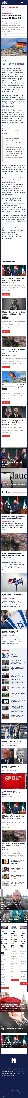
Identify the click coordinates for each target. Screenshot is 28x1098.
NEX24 (10, 35)
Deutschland (13, 7)
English (4, 459)
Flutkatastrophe (7, 97)
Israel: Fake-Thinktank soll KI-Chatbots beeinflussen (13, 595)
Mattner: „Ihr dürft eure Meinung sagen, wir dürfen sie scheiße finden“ (13, 314)
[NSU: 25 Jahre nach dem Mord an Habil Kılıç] (5, 869)
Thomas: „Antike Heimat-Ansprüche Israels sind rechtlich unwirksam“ (17, 668)
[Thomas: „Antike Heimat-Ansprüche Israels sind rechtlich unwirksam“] (5, 668)
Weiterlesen (6, 294)
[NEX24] (5, 35)
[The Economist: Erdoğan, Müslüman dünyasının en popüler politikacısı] (4, 927)
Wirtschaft (5, 388)
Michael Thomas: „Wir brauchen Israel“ (10, 632)
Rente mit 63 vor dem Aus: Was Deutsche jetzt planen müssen (11, 742)
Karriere (3, 1026)
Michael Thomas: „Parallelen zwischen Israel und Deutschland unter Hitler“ (18, 681)
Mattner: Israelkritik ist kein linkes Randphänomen (18, 688)
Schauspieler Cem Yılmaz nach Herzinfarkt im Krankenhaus (17, 861)
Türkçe (2, 953)
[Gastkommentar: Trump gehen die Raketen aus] (5, 716)
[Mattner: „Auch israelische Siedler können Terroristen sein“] (5, 695)
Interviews (3, 917)
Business (5, 482)
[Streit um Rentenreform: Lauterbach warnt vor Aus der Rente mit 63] (14, 781)
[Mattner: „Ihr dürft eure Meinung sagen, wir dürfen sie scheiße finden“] (14, 304)
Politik (4, 7)
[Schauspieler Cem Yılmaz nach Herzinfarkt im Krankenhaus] (5, 861)
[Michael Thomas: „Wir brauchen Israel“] (14, 619)
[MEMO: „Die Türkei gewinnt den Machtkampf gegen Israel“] (14, 270)
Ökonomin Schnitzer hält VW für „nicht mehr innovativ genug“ (13, 386)
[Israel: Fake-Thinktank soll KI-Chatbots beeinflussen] (14, 582)
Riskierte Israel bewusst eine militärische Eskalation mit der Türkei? (17, 675)
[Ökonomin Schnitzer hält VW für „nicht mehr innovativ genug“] (14, 377)
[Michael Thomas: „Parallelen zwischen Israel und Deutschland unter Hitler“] (5, 681)
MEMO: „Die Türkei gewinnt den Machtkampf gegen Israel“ (13, 279)
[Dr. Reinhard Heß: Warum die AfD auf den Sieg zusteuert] (5, 701)
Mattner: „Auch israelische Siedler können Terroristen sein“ (17, 695)
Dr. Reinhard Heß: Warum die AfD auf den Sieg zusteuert (17, 701)
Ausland (4, 282)
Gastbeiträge (5, 318)
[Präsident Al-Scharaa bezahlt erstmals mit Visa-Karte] (14, 412)
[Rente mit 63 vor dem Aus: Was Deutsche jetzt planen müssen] (14, 731)
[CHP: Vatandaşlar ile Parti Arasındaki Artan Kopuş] (23, 927)
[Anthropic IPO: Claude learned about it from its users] (14, 478)
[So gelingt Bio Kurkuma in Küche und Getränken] (5, 876)
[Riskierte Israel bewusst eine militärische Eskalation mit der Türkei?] (5, 675)
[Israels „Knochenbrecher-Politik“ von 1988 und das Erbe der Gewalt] (14, 341)
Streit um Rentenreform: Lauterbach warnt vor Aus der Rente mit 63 (11, 793)
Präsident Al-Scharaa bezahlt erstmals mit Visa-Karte (12, 421)
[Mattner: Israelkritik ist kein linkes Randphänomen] (5, 688)
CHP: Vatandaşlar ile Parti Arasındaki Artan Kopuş (23, 937)
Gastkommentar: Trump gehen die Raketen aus (17, 716)
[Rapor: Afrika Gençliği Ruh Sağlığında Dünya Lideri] (14, 927)
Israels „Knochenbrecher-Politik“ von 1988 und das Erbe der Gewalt (14, 351)
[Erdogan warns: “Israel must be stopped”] (14, 457)
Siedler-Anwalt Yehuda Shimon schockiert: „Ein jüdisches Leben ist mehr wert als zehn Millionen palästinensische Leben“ (17, 708)
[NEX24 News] (14, 1060)
